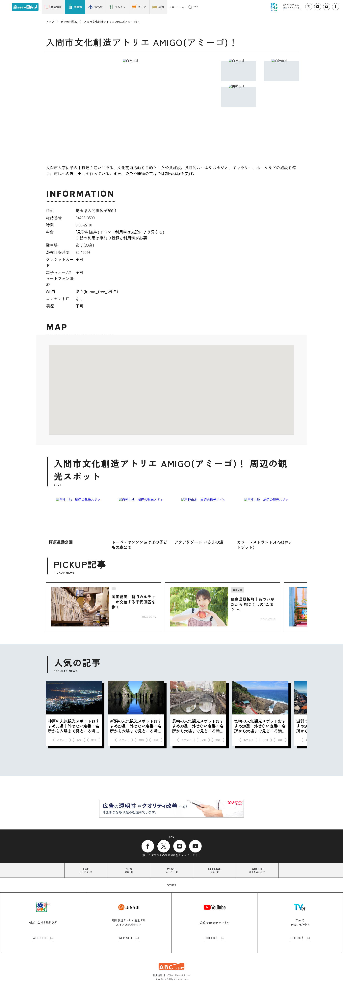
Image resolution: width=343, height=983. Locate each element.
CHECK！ (211, 938)
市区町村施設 (69, 22)
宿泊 (161, 7)
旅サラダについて (257, 870)
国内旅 (78, 7)
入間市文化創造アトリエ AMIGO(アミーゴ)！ (112, 22)
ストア (142, 7)
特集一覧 (214, 870)
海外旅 (98, 7)
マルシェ (120, 7)
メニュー (174, 7)
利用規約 (157, 975)
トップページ (86, 870)
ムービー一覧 (172, 870)
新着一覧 (129, 870)
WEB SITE (40, 938)
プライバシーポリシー (178, 975)
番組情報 (56, 7)
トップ (50, 22)
